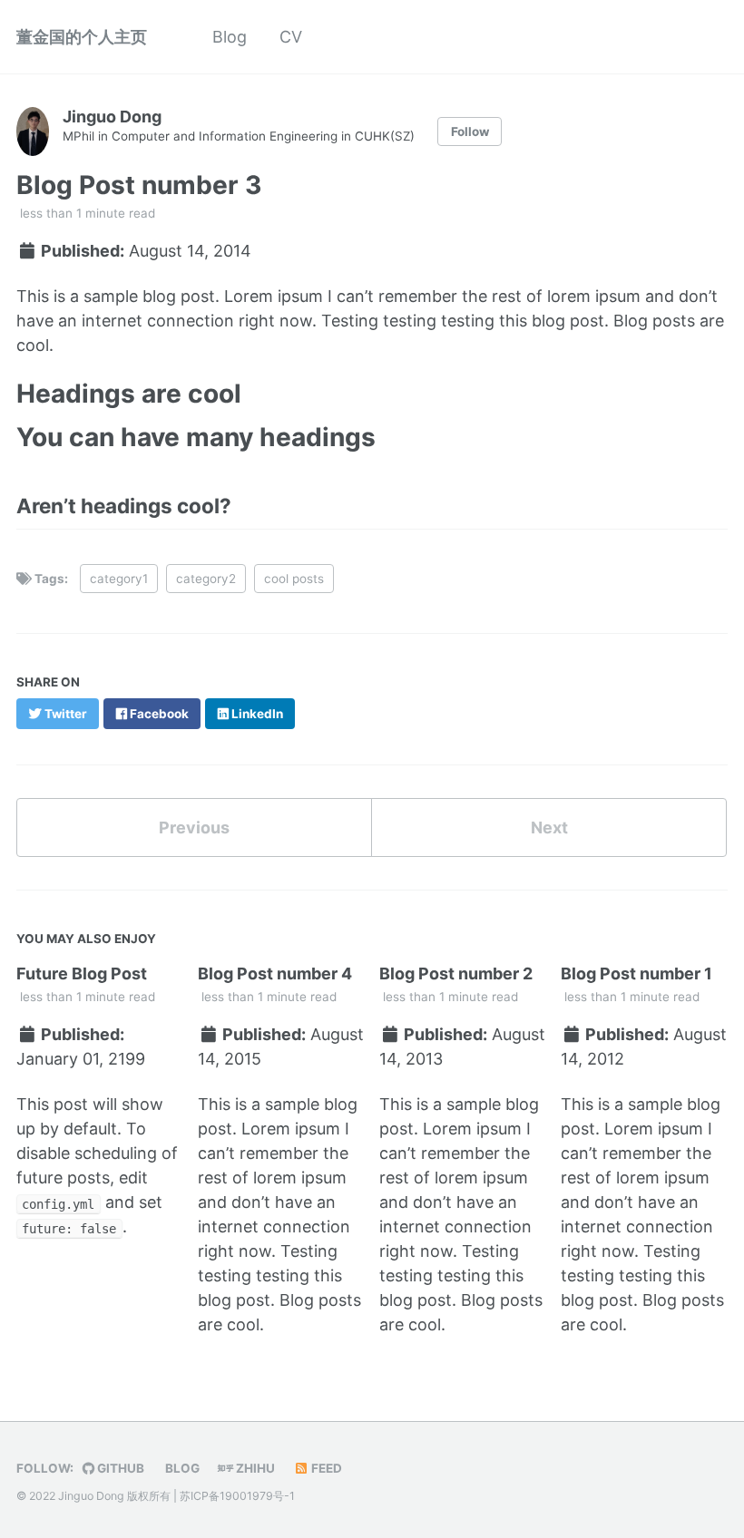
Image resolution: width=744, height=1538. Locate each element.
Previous (194, 827)
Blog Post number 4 (275, 973)
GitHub (119, 1468)
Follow (470, 131)
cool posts (294, 578)
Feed (325, 1468)
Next (549, 827)
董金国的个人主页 (81, 36)
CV (290, 36)
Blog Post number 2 (456, 973)
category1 (119, 578)
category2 (206, 578)
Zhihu (254, 1468)
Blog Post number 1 (636, 973)
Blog (229, 36)
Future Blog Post (81, 973)
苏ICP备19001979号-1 (237, 1496)
